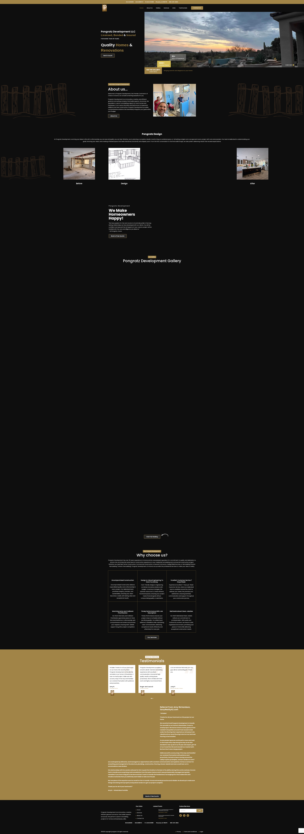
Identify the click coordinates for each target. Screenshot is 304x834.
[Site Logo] (104, 8)
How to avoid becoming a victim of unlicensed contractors (165, 810)
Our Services (152, 637)
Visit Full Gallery (152, 537)
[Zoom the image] (107, 806)
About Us (150, 8)
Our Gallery (152, 257)
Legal (201, 831)
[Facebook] (180, 815)
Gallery (158, 8)
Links (174, 8)
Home (141, 8)
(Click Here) (153, 72)
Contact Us (197, 8)
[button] (286, 65)
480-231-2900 (173, 2)
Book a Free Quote (117, 236)
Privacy (178, 831)
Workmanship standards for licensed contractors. (166, 816)
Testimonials (183, 8)
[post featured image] (155, 811)
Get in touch (107, 56)
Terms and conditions (190, 831)
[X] (184, 815)
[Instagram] (188, 815)
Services (166, 8)
